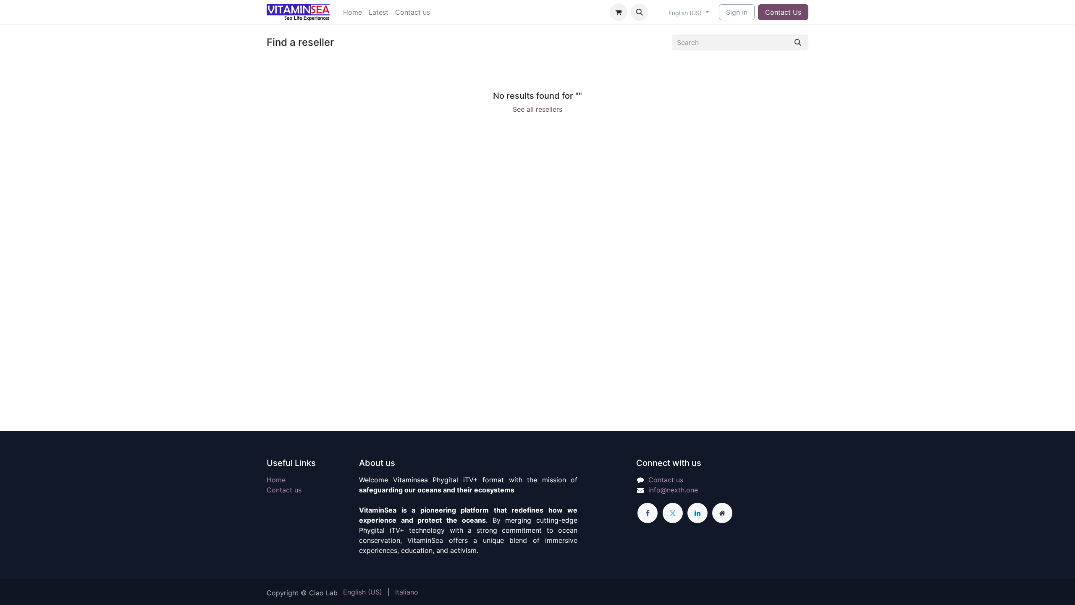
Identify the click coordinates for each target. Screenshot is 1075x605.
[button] (639, 12)
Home (276, 480)
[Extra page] (722, 513)
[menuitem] (352, 12)
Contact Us (783, 12)
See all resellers (537, 109)
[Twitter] (673, 513)
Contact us (284, 490)
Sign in (736, 12)
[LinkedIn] (697, 513)
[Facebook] (647, 513)
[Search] (797, 42)
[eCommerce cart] (618, 12)
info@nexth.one (673, 490)
